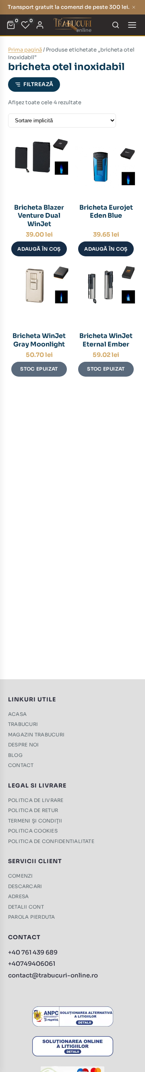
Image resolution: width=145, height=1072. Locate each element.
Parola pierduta (31, 917)
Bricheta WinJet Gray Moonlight (39, 340)
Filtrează (38, 84)
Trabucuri (23, 724)
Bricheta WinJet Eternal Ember (106, 340)
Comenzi (20, 876)
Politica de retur (33, 810)
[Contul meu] (39, 25)
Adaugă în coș (39, 249)
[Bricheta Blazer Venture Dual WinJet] (39, 167)
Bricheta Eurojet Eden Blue (106, 211)
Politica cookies (33, 831)
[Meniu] (132, 25)
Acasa (17, 714)
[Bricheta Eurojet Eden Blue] (106, 167)
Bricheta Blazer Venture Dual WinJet (39, 216)
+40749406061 (31, 963)
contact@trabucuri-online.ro (53, 975)
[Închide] (134, 7)
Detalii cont (26, 907)
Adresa (18, 896)
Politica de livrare (36, 800)
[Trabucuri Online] (72, 25)
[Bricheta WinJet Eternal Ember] (106, 295)
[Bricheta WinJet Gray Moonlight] (39, 295)
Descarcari (25, 886)
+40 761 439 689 (33, 952)
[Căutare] (115, 25)
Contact (21, 765)
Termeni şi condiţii (35, 821)
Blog (15, 755)
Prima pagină (25, 49)
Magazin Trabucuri (36, 735)
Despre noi (23, 745)
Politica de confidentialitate (51, 841)
